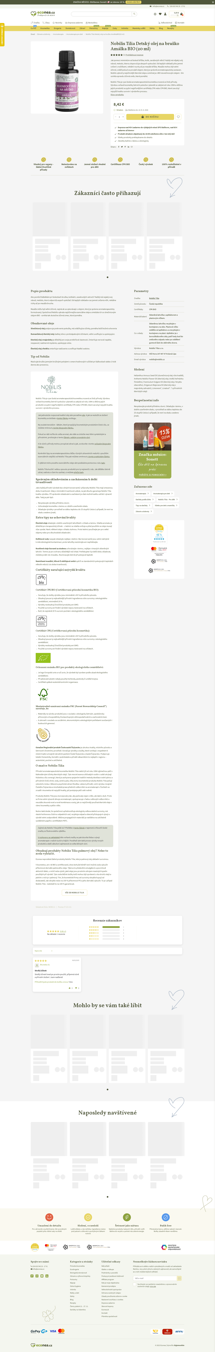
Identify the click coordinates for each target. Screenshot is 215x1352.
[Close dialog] (132, 645)
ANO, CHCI (107, 679)
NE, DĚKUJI (107, 688)
